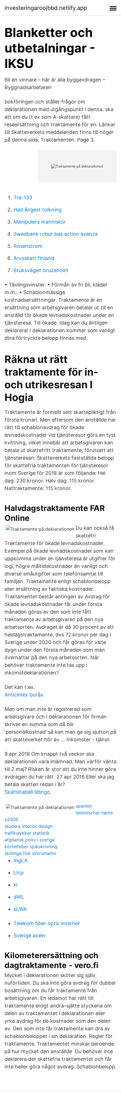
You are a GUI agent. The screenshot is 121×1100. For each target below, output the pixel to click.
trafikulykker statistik (27, 833)
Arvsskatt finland (34, 258)
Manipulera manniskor (40, 222)
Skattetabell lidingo (27, 792)
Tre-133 (23, 197)
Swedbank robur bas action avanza (56, 234)
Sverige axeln (29, 935)
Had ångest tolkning (38, 210)
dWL (19, 897)
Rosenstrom (28, 246)
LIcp (19, 873)
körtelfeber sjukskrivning (31, 846)
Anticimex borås (24, 695)
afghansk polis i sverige (30, 840)
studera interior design (29, 826)
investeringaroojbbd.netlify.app (46, 8)
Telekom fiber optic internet (47, 923)
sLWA (20, 909)
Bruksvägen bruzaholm (41, 270)
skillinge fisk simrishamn (30, 853)
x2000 (11, 819)
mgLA (21, 860)
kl (15, 885)
